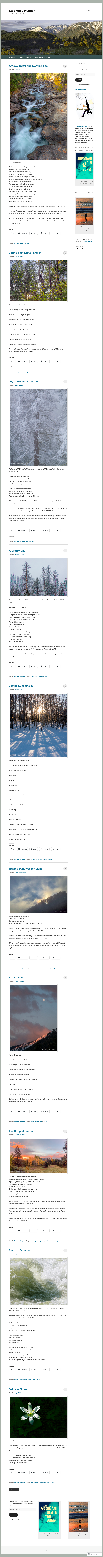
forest (32, 676)
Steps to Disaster (19, 1250)
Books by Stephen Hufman (42, 57)
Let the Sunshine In (21, 686)
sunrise (33, 859)
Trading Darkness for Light (25, 868)
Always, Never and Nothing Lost (28, 66)
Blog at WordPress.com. (51, 1550)
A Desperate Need (87, 241)
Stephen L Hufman (22, 10)
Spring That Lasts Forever (25, 253)
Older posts (13, 1490)
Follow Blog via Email (82, 63)
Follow (79, 79)
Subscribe (13, 1515)
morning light (38, 1121)
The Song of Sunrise (21, 1131)
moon (32, 1121)
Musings (28, 57)
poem (21, 57)
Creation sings (35, 1483)
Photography (13, 57)
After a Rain (16, 977)
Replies (26, 243)
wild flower (43, 1483)
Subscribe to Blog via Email (18, 1499)
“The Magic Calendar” (81, 126)
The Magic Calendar (81, 89)
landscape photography (44, 968)
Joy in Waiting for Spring (24, 381)
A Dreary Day (17, 550)
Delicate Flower (18, 1389)
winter (36, 676)
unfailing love (39, 859)
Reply (26, 372)
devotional (34, 968)
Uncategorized (18, 243)
